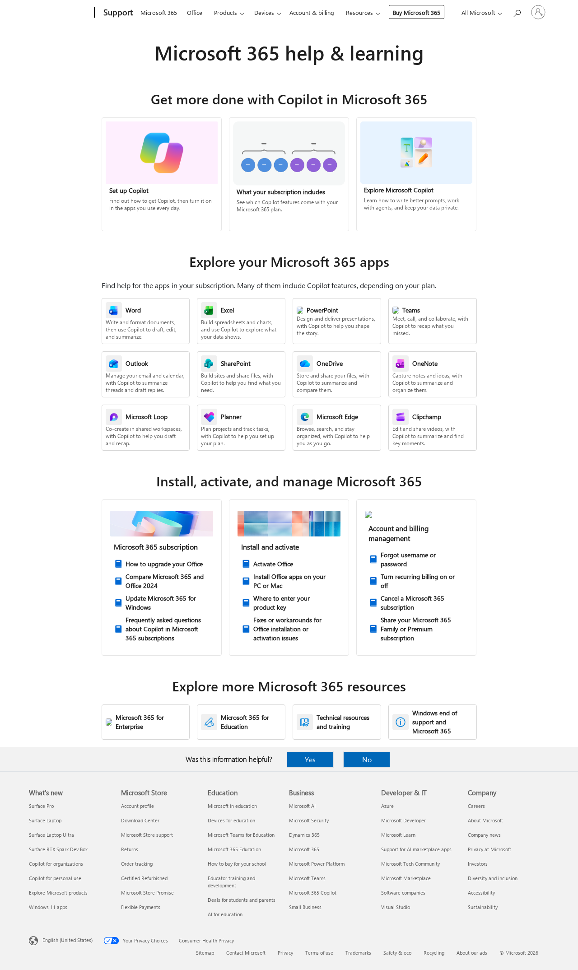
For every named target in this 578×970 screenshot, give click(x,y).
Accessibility (481, 892)
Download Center (140, 820)
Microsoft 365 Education (234, 849)
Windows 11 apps (48, 907)
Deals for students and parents (241, 899)
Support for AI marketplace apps (416, 849)
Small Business (305, 907)
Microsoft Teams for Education (241, 834)
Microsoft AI (302, 805)
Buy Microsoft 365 (416, 12)
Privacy (285, 952)
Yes (310, 759)
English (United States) (67, 940)
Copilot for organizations (56, 863)
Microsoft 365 (158, 12)
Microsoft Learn (398, 834)
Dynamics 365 (304, 834)
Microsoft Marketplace (406, 878)
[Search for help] (516, 11)
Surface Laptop (45, 820)
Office (194, 12)
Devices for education (231, 820)
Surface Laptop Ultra (51, 834)
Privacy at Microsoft (489, 849)
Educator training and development (231, 882)
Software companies (403, 892)
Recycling (434, 952)
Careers (476, 805)
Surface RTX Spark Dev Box (58, 849)
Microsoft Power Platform (317, 863)
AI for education (225, 914)
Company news (484, 834)
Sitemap (205, 952)
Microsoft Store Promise (147, 892)
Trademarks (358, 952)
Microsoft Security (309, 820)
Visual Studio (395, 907)
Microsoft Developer (403, 820)
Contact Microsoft (246, 952)
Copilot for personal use (55, 878)
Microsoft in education (232, 805)
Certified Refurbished (144, 878)
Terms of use (319, 952)
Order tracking (137, 863)
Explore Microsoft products (58, 892)
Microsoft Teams (307, 878)
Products (225, 12)
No (367, 759)
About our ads (472, 952)
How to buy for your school (237, 863)
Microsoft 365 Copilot (312, 892)
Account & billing (311, 12)
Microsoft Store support (147, 834)
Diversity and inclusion (492, 878)
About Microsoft (485, 820)
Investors (478, 863)
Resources (359, 12)
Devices (264, 12)
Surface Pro (41, 805)
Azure (387, 805)
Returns (129, 849)
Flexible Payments (140, 907)
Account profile (137, 805)
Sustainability (483, 907)
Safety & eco (397, 952)
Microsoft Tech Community (410, 863)
